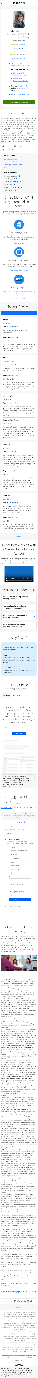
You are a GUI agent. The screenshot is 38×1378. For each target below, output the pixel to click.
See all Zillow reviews (18, 58)
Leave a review (19, 313)
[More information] (19, 176)
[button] (36, 1367)
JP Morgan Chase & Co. (20, 1355)
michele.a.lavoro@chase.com (20, 95)
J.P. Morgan (11, 1355)
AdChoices (32, 1357)
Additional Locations (18, 69)
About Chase (5, 1355)
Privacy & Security (12, 1357)
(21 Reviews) (23, 45)
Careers (34, 1355)
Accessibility (26, 1357)
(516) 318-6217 (22, 86)
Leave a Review (18, 49)
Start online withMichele (19, 102)
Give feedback (15, 1360)
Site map (5, 1357)
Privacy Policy (5, 1376)
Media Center (29, 1355)
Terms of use (20, 1357)
